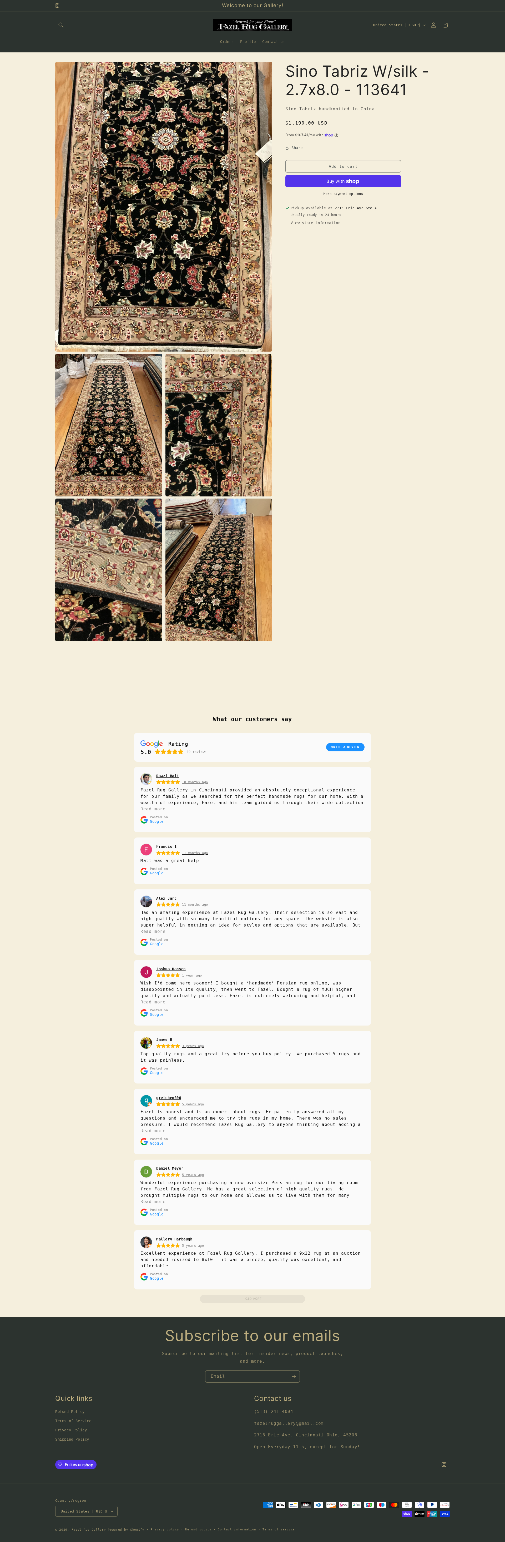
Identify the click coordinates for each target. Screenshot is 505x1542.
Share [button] (297, 148)
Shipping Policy (72, 1439)
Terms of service (278, 1529)
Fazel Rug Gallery (89, 1529)
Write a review (345, 747)
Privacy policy (165, 1529)
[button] (61, 25)
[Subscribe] (294, 1376)
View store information (315, 223)
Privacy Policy (71, 1430)
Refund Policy (70, 1412)
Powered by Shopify (126, 1529)
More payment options (343, 194)
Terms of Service (73, 1421)
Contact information (237, 1529)
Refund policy (198, 1529)
